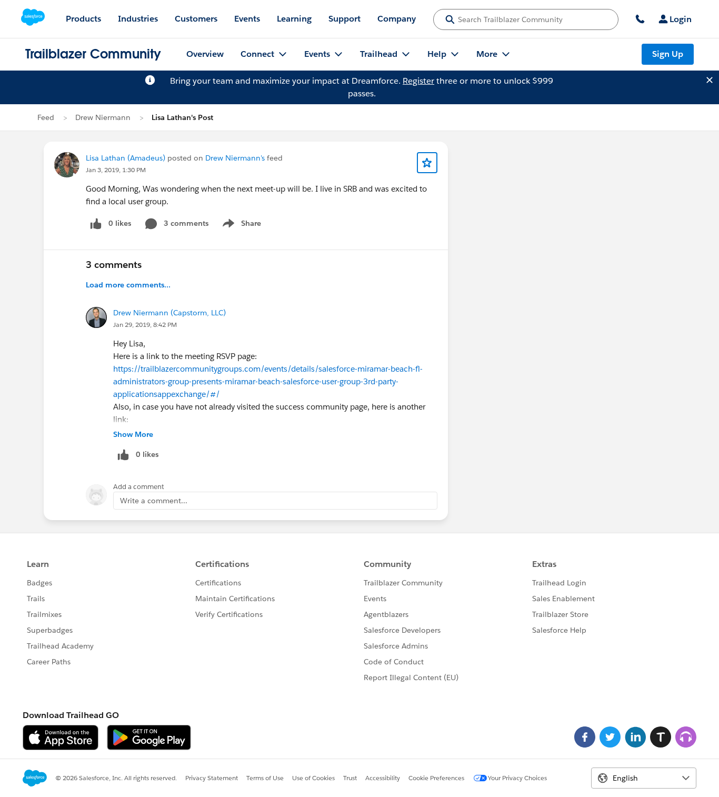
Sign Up (667, 53)
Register (418, 80)
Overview (205, 53)
